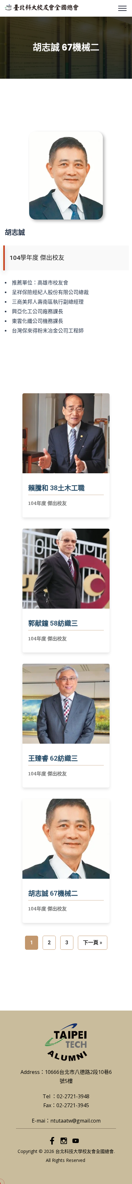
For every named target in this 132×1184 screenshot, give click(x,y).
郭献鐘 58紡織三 (53, 623)
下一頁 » (92, 943)
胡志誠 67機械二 (53, 893)
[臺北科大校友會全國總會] (42, 7)
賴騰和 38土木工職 (56, 487)
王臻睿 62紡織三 (53, 758)
